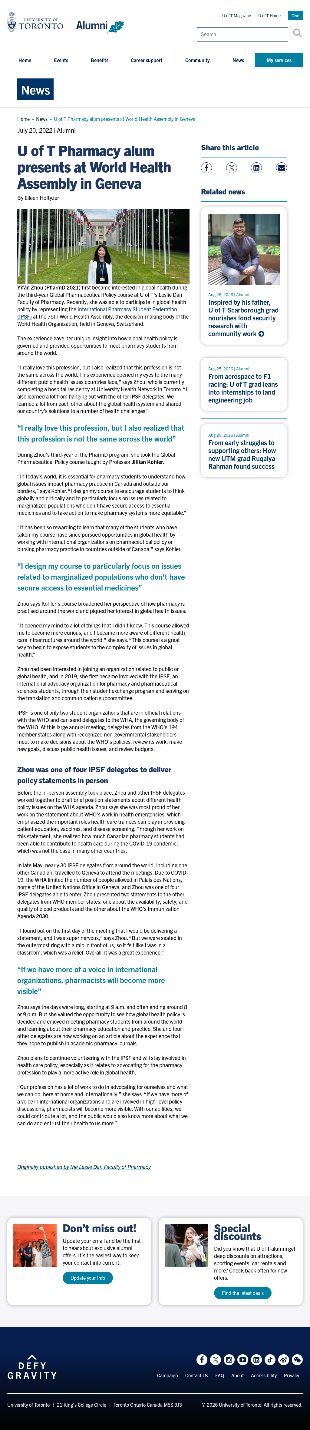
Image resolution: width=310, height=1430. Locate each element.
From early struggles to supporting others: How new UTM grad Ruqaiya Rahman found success (242, 454)
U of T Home (269, 15)
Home (24, 60)
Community (197, 60)
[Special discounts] (186, 1245)
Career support (147, 60)
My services (279, 60)
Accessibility (264, 1375)
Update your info (88, 1278)
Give (295, 15)
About (237, 1375)
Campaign (167, 1375)
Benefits (99, 60)
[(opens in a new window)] (35, 1245)
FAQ (219, 1375)
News (238, 60)
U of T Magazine (236, 15)
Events (61, 60)
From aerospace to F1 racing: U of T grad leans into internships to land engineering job (243, 388)
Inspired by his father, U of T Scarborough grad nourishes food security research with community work (243, 317)
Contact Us (196, 1375)
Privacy (291, 1375)
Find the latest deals (243, 1293)
